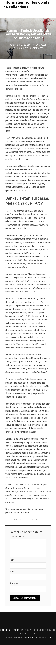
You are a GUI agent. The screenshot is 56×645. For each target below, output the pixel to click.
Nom (12, 560)
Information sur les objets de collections (26, 4)
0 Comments (36, 47)
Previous (17, 520)
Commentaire (17, 536)
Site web (14, 583)
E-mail (13, 571)
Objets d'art (21, 47)
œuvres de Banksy (35, 474)
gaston (30, 44)
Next (36, 520)
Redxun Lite (21, 637)
